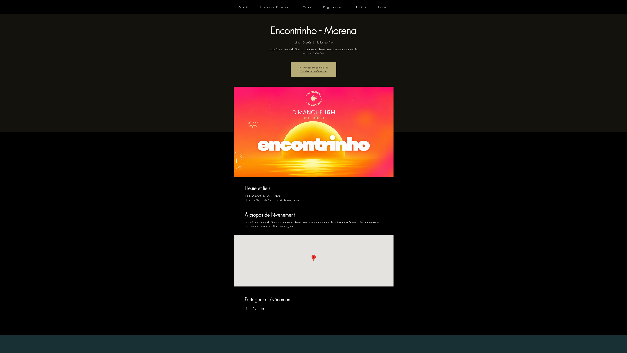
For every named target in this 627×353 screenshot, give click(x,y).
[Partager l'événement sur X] (254, 308)
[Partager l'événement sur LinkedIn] (262, 308)
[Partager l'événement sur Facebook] (246, 308)
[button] (307, 7)
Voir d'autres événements (313, 71)
